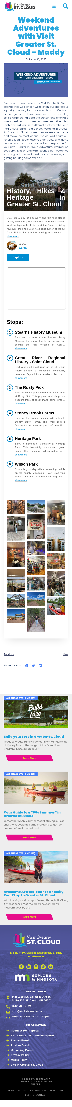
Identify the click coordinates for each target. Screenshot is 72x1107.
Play (52, 1090)
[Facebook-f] (21, 966)
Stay (37, 1090)
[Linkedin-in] (28, 966)
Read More (29, 758)
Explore (18, 257)
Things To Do (24, 1090)
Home (11, 1090)
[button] (54, 6)
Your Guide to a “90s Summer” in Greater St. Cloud (32, 814)
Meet (45, 1090)
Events (29, 1095)
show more (13, 236)
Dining (60, 1090)
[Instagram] (36, 966)
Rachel (23, 247)
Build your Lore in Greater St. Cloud (34, 736)
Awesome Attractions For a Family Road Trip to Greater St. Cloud (33, 893)
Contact (41, 1095)
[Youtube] (50, 966)
